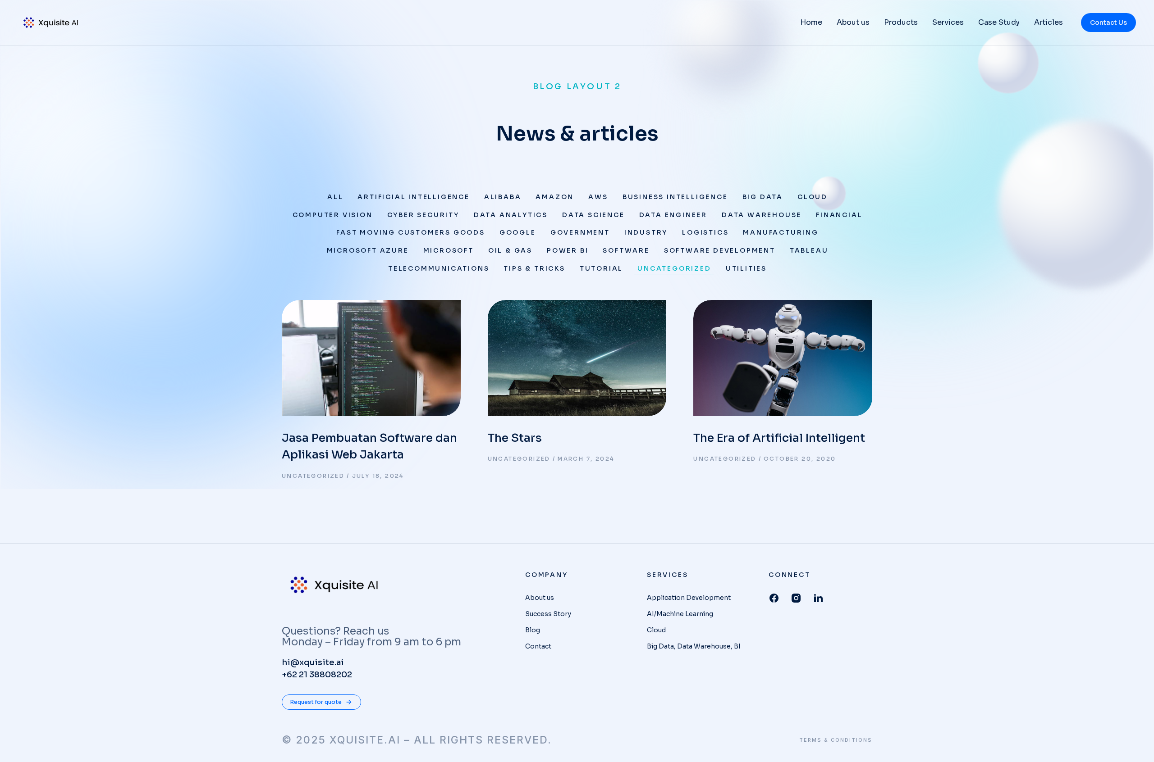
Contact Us (1108, 22)
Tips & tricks (534, 268)
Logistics (705, 232)
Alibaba (503, 197)
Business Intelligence (675, 197)
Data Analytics (511, 215)
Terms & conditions (835, 740)
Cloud (812, 197)
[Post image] (371, 358)
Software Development (719, 250)
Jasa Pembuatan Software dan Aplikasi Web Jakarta (369, 446)
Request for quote (316, 701)
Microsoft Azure (368, 250)
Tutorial (601, 268)
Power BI (567, 250)
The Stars (515, 438)
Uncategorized (674, 268)
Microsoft (448, 250)
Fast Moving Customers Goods (410, 232)
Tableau (809, 250)
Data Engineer (673, 215)
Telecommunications (438, 268)
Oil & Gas (510, 250)
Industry (646, 232)
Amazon (555, 197)
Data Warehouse (761, 215)
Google (517, 232)
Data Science (593, 215)
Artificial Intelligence (413, 197)
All (335, 197)
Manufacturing (780, 232)
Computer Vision (333, 215)
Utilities (746, 268)
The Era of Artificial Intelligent (779, 438)
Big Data (762, 197)
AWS (598, 197)
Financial (839, 215)
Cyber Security (423, 215)
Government (580, 232)
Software (626, 250)
